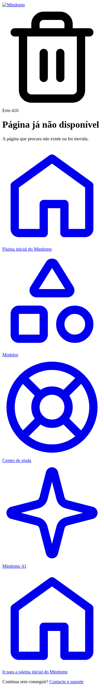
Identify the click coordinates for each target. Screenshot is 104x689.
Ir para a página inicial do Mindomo (35, 671)
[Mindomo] (13, 4)
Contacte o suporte (66, 681)
